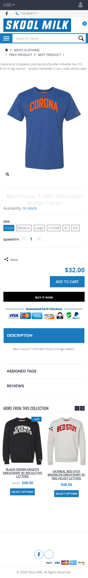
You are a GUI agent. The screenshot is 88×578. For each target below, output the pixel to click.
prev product (21, 55)
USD (7, 5)
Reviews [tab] (15, 386)
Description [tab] (19, 335)
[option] (22, 456)
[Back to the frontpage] (6, 50)
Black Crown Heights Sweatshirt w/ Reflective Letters (22, 473)
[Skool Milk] (14, 541)
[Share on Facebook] (22, 259)
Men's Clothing (26, 50)
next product (50, 55)
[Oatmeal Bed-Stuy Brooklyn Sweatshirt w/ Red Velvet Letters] (66, 440)
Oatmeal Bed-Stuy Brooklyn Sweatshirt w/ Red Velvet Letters (66, 475)
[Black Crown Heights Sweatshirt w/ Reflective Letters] (22, 440)
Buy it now (44, 297)
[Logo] (37, 25)
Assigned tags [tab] (21, 371)
